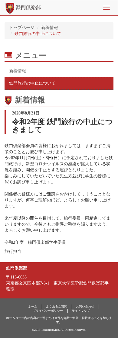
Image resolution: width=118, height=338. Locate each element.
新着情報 (49, 27)
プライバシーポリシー (48, 310)
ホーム (32, 306)
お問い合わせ (85, 306)
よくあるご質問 (56, 306)
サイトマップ (81, 310)
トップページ (21, 27)
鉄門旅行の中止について (32, 83)
